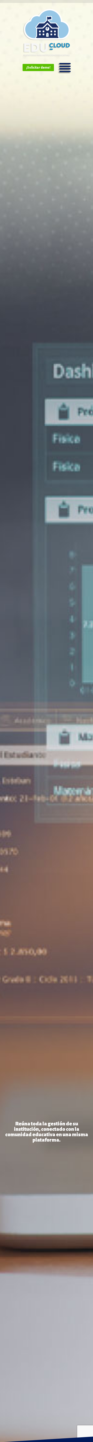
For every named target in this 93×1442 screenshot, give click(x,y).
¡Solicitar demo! (38, 67)
